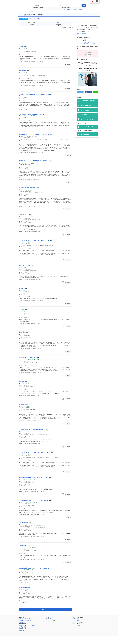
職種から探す (22, 622)
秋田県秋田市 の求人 (82, 33)
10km (30, 18)
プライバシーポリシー (78, 622)
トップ (20, 11)
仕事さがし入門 (22, 628)
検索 (84, 5)
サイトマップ (76, 625)
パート (25, 11)
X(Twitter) (80, 92)
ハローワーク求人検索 (24, 618)
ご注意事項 (76, 620)
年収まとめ (21, 630)
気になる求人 (49, 618)
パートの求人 (80, 35)
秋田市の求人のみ (23, 18)
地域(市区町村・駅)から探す (26, 620)
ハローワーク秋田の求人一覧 (84, 42)
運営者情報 (76, 618)
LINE (96, 92)
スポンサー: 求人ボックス (24, 109)
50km (38, 18)
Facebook (89, 92)
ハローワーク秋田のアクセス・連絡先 (86, 44)
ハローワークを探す (51, 622)
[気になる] (92, 1)
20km (34, 18)
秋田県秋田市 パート (32, 11)
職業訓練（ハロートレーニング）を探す (28, 625)
